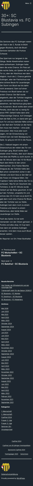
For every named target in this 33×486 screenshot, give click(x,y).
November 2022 (7, 372)
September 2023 (7, 354)
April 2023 (5, 366)
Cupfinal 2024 (6, 417)
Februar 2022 (6, 396)
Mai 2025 (4, 314)
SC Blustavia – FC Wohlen (10, 293)
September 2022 (7, 378)
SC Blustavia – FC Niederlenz (12, 300)
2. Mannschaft (6, 414)
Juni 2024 (5, 336)
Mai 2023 (4, 363)
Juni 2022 (5, 384)
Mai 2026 (4, 308)
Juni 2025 (5, 311)
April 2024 (5, 342)
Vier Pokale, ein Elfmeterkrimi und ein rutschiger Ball (15, 286)
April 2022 (5, 390)
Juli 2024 (4, 333)
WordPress (21, 478)
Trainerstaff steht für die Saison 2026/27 (16, 290)
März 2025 (5, 320)
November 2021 (7, 399)
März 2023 (5, 369)
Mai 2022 (4, 387)
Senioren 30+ (6, 426)
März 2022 (5, 393)
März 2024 (5, 345)
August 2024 (6, 330)
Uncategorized (6, 429)
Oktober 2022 (6, 375)
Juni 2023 (5, 360)
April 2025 (5, 317)
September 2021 (7, 402)
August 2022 (6, 381)
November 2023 (7, 348)
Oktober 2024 (6, 323)
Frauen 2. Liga (6, 420)
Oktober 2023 (6, 351)
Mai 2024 (4, 339)
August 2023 (6, 357)
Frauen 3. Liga (6, 423)
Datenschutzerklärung (9, 474)
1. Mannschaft (6, 411)
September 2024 (7, 327)
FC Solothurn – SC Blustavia (11, 296)
